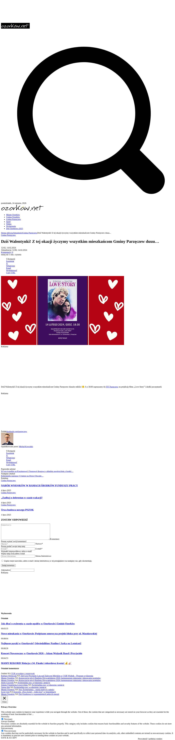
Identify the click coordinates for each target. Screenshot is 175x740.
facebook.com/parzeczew (17, 431)
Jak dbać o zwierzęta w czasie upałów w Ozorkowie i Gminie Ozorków (38, 623)
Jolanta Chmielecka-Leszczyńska (14, 685)
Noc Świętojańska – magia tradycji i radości (36, 690)
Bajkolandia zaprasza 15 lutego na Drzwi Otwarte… (22, 476)
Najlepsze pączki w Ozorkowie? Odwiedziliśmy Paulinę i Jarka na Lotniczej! (41, 643)
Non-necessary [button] (7, 728)
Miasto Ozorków (8, 678)
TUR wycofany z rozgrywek (23, 673)
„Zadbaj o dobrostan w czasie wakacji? (22, 497)
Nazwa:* (39, 544)
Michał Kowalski (26, 446)
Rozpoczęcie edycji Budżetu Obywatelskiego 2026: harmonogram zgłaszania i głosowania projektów (60, 678)
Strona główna (7, 233)
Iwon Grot (5, 692)
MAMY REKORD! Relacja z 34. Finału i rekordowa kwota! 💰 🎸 (36, 663)
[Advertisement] (78, 366)
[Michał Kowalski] (7, 444)
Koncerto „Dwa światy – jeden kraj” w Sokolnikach (34, 692)
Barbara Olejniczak (9, 676)
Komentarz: (55, 539)
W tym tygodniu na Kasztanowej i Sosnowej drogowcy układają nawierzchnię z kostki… (37, 471)
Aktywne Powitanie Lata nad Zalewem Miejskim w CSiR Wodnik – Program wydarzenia (56, 676)
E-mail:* (38, 549)
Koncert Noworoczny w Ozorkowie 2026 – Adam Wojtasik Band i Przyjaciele (41, 653)
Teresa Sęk (5, 687)
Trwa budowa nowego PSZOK (17, 509)
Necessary (8, 719)
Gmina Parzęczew (30, 233)
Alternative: (6, 570)
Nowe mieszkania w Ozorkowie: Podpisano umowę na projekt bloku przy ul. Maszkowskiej (49, 633)
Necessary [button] (5, 716)
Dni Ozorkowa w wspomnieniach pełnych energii (39, 694)
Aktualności (18, 233)
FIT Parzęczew (112, 387)
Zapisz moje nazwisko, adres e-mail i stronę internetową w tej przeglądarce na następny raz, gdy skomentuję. (48, 561)
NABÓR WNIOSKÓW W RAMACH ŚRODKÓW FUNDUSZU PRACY (39, 485)
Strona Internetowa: (43, 556)
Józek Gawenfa (7, 683)
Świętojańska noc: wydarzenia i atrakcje (34, 683)
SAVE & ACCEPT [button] (9, 738)
